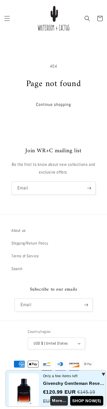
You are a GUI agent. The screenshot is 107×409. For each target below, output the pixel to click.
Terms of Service (25, 255)
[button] (7, 18)
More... (59, 400)
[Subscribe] (89, 188)
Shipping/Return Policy (29, 243)
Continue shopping (53, 104)
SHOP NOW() (86, 400)
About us (18, 230)
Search (17, 268)
